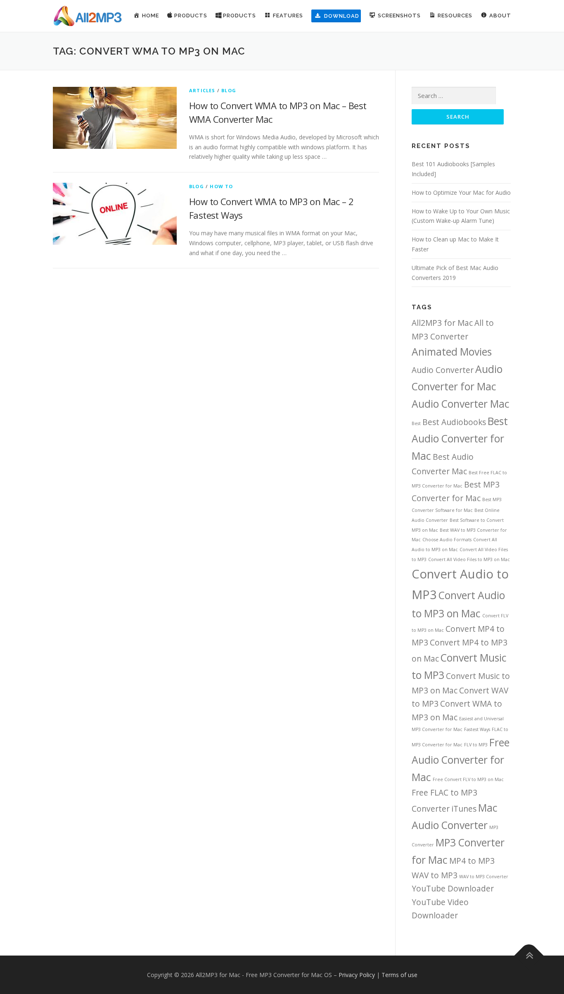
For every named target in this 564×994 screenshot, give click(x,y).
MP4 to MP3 (472, 860)
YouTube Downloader (453, 888)
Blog (228, 90)
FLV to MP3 (476, 745)
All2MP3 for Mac (442, 323)
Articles (202, 90)
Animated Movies (452, 351)
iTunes (463, 808)
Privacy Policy (357, 975)
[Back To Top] (529, 955)
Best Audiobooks (454, 422)
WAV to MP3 (434, 875)
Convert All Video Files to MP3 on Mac (469, 559)
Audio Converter (443, 370)
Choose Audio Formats (447, 539)
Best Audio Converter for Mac (460, 438)
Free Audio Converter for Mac (460, 760)
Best (416, 423)
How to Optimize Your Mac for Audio (461, 192)
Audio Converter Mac (460, 404)
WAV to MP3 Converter (483, 876)
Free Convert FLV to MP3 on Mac (468, 779)
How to (221, 186)
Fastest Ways (477, 729)
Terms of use (399, 975)
